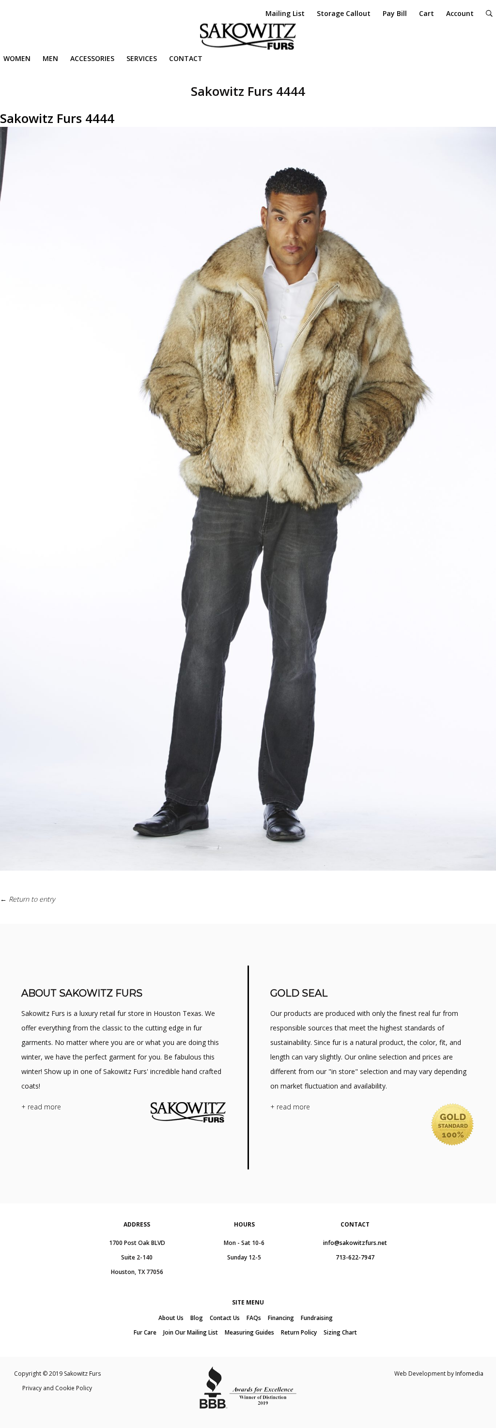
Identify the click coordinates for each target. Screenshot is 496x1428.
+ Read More (41, 1106)
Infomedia (469, 1373)
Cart (426, 13)
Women (17, 58)
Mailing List (285, 13)
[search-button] (489, 13)
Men (50, 58)
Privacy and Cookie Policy (57, 1388)
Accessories (92, 58)
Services (141, 58)
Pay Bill (395, 13)
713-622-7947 (355, 1257)
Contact (185, 58)
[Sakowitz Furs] (248, 36)
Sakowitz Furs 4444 (57, 118)
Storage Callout (344, 13)
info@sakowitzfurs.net (355, 1243)
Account (460, 13)
